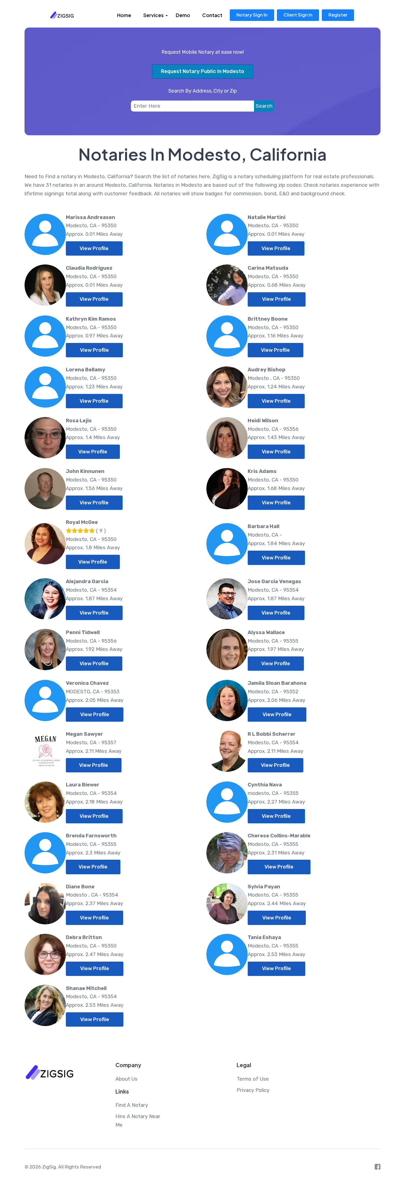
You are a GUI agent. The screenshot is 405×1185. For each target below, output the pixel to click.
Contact (212, 15)
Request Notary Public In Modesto (202, 71)
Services (153, 15)
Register (337, 15)
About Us (126, 1079)
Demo (183, 15)
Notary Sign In (252, 15)
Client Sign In (298, 15)
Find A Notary (131, 1105)
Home (124, 15)
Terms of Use (253, 1079)
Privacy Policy (253, 1090)
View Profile (94, 248)
